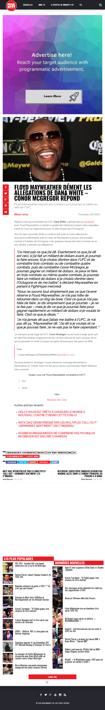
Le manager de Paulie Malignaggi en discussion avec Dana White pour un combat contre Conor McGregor (30, 656)
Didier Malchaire (87, 479)
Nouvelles (28, 4)
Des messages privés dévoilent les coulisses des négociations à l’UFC (83, 589)
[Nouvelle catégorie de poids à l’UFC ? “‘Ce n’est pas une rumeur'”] (8, 590)
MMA (70, 452)
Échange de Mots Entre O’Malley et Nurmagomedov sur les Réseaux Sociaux (32, 598)
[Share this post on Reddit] (6, 212)
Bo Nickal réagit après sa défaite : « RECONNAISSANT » (80, 619)
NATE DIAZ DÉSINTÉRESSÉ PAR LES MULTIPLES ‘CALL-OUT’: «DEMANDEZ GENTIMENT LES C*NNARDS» (57, 424)
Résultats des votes (57, 400)
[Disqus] (52, 522)
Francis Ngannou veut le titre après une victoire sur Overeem (31, 621)
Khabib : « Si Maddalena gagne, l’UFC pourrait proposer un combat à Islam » (84, 660)
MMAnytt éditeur (21, 214)
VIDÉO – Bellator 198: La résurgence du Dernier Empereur (31, 632)
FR (81, 4)
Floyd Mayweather (15, 456)
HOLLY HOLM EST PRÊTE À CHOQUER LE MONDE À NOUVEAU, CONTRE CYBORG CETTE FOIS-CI (51, 413)
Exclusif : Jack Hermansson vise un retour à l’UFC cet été (83, 630)
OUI (24, 381)
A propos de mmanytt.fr (62, 4)
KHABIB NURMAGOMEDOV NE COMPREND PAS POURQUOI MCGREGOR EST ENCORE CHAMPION (56, 435)
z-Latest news (31, 456)
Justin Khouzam (8, 479)
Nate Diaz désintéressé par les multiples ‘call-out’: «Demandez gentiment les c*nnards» (24, 474)
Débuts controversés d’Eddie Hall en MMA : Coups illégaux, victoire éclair (83, 650)
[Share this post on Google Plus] (6, 200)
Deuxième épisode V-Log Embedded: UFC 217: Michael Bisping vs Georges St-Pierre (33, 643)
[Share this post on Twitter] (6, 194)
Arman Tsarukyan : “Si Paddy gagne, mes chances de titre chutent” (32, 610)
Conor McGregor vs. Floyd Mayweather (21, 452)
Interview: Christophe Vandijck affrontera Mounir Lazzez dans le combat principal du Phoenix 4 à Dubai (79, 474)
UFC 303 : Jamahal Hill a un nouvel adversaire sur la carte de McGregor (30, 564)
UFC (74, 452)
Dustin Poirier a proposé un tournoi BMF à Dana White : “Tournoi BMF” (82, 640)
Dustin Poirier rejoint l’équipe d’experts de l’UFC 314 (33, 576)
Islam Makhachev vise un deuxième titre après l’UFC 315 (82, 609)
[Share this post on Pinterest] (6, 206)
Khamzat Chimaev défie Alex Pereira (80, 598)
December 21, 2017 (65, 355)
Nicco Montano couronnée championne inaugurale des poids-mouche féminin (31, 666)
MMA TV (42, 4)
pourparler (89, 222)
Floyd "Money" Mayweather (57, 452)
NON (24, 388)
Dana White (41, 452)
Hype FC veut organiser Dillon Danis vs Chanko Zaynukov (84, 568)
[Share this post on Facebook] (6, 187)
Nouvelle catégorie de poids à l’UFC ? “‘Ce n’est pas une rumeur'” (32, 587)
